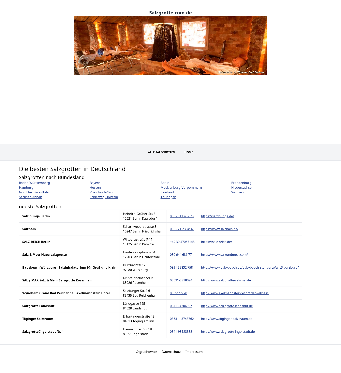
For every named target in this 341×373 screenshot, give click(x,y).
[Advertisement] (170, 114)
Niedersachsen (242, 187)
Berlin (165, 183)
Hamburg (26, 187)
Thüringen (168, 197)
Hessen (95, 187)
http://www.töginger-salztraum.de (226, 319)
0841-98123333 (181, 331)
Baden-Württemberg (34, 183)
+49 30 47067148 (182, 242)
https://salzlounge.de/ (217, 216)
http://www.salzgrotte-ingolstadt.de (228, 331)
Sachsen (237, 192)
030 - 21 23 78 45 (182, 229)
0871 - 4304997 (181, 306)
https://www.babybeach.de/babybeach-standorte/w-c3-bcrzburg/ (250, 267)
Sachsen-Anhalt (30, 197)
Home (189, 152)
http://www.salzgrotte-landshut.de (227, 306)
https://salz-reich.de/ (216, 242)
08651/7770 (178, 293)
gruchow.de (148, 352)
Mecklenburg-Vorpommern (181, 187)
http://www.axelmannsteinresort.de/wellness (235, 293)
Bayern (95, 183)
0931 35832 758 (181, 267)
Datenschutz (171, 352)
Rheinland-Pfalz (101, 192)
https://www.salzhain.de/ (219, 229)
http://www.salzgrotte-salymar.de (226, 280)
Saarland (167, 192)
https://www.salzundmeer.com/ (224, 254)
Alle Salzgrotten (161, 152)
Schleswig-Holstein (104, 197)
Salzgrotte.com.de (170, 12)
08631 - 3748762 (182, 319)
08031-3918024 (181, 280)
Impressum (194, 352)
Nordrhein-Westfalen (35, 192)
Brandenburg (241, 183)
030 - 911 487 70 (182, 216)
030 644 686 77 (181, 254)
